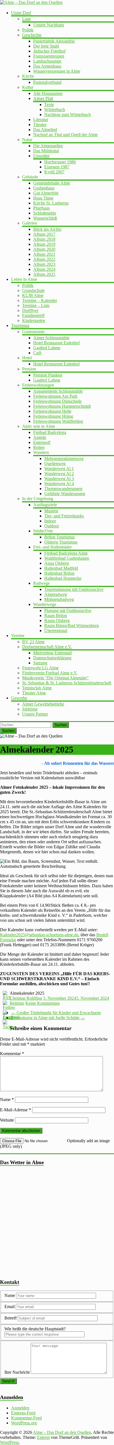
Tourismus (20, 325)
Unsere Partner (35, 714)
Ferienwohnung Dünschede (57, 401)
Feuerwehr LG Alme (40, 667)
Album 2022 (44, 259)
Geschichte (32, 35)
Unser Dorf (21, 12)
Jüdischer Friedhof (49, 51)
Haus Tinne (43, 198)
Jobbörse (30, 709)
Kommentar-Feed (26, 1417)
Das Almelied (45, 129)
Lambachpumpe (47, 61)
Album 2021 (44, 254)
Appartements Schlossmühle (58, 391)
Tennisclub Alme (37, 687)
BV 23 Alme (33, 641)
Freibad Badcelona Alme (66, 553)
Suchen (61, 725)
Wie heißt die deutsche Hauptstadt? (35, 1328)
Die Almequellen (48, 145)
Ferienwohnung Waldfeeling (58, 421)
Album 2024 (44, 269)
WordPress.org (24, 1423)
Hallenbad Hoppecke (62, 578)
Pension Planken (47, 375)
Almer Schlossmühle (51, 337)
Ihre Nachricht (17, 1372)
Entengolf (41, 442)
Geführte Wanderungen (64, 493)
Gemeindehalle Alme (51, 183)
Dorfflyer (30, 310)
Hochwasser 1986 (60, 161)
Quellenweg (55, 463)
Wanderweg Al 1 (59, 468)
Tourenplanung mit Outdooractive (73, 589)
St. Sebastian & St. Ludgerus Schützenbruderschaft (66, 682)
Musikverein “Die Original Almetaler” (55, 677)
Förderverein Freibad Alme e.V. (49, 672)
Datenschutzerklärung (52, 657)
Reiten (39, 447)
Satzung (40, 662)
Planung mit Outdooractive (67, 610)
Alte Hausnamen (48, 93)
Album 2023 (44, 264)
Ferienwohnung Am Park (55, 396)
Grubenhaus (44, 188)
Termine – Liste (36, 305)
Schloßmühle (44, 213)
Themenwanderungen (63, 488)
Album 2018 (44, 239)
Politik (27, 30)
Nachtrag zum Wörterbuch (67, 114)
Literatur (40, 119)
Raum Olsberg (57, 620)
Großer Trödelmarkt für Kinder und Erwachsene (56, 1012)
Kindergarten (33, 320)
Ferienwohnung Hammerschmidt (62, 406)
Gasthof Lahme (46, 347)
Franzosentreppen (48, 56)
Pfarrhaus (41, 208)
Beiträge (17, 1003)
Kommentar (12, 1053)
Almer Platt (43, 98)
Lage (26, 18)
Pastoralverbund (47, 82)
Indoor (50, 520)
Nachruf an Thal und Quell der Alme (65, 134)
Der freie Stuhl (46, 46)
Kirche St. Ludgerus (51, 203)
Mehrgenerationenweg (64, 458)
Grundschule (33, 290)
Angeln (39, 437)
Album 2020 (44, 249)
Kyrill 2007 (54, 171)
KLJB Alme (32, 295)
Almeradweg (55, 594)
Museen (51, 510)
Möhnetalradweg (59, 599)
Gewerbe (19, 698)
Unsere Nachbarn (48, 25)
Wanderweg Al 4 (59, 483)
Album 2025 (44, 274)
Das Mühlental (46, 150)
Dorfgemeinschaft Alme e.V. (47, 646)
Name (7, 1099)
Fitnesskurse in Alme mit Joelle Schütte (48, 1017)
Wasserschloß (45, 218)
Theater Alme (34, 692)
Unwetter (41, 155)
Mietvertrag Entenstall (52, 652)
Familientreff (33, 315)
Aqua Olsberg (56, 563)
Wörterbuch (54, 109)
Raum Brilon (55, 615)
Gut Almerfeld (45, 193)
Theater (39, 124)
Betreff (10, 1318)
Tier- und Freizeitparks (64, 515)
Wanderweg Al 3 (59, 478)
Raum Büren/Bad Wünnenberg (71, 625)
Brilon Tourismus (59, 537)
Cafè (37, 352)
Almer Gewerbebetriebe (43, 704)
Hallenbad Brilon (59, 573)
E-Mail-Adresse (15, 1109)
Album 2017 (44, 234)
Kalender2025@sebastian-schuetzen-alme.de (39, 934)
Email (10, 1306)
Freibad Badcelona (49, 432)
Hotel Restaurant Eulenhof (56, 342)
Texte (49, 104)
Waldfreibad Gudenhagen (66, 558)
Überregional (55, 630)
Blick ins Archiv (47, 229)
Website (7, 1120)
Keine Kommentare (42, 1003)
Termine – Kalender (39, 300)
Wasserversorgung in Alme (56, 71)
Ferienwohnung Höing (53, 416)
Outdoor (51, 526)
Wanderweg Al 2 (59, 473)
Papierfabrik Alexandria (54, 41)
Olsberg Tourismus (60, 542)
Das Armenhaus (47, 66)
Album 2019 (44, 244)
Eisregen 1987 (56, 166)
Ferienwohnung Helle (52, 411)
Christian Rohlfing (26, 998)
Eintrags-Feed (23, 1412)
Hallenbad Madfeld (61, 568)
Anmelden (20, 1407)
